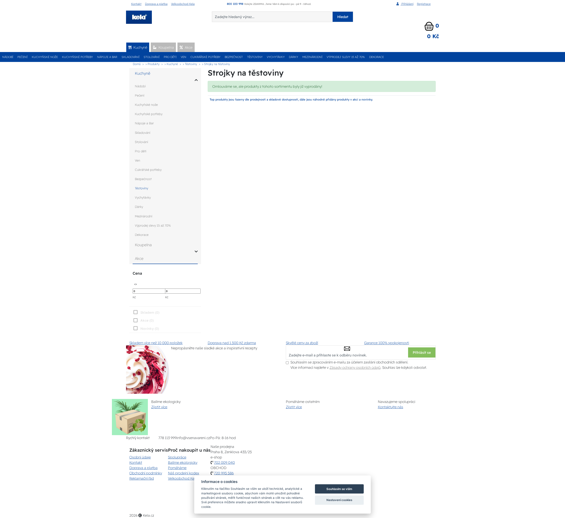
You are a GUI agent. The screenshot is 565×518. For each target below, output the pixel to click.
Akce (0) (147, 320)
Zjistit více (159, 407)
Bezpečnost (234, 57)
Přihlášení (407, 4)
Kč (134, 297)
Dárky (293, 57)
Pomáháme (177, 468)
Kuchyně (139, 47)
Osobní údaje (140, 457)
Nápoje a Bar (107, 57)
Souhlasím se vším (339, 489)
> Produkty (152, 64)
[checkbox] (146, 328)
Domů (137, 64)
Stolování (152, 57)
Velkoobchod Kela (183, 4)
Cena (137, 273)
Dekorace (376, 57)
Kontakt (136, 4)
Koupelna (166, 47)
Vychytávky (276, 57)
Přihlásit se (422, 352)
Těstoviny (255, 57)
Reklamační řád (141, 478)
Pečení (22, 57)
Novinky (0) (149, 328)
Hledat (342, 17)
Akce (188, 47)
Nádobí (7, 57)
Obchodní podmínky (145, 473)
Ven (183, 57)
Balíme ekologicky (182, 462)
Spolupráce (177, 457)
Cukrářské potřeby (205, 57)
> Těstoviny (190, 64)
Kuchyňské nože (45, 57)
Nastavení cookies (339, 500)
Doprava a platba (156, 4)
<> (135, 283)
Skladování (130, 57)
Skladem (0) (149, 312)
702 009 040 (224, 462)
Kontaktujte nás (390, 407)
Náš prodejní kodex (183, 473)
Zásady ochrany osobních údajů (355, 367)
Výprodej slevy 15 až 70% (346, 57)
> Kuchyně (171, 64)
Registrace (424, 4)
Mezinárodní (312, 57)
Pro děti (170, 57)
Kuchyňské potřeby (77, 57)
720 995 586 (224, 473)
